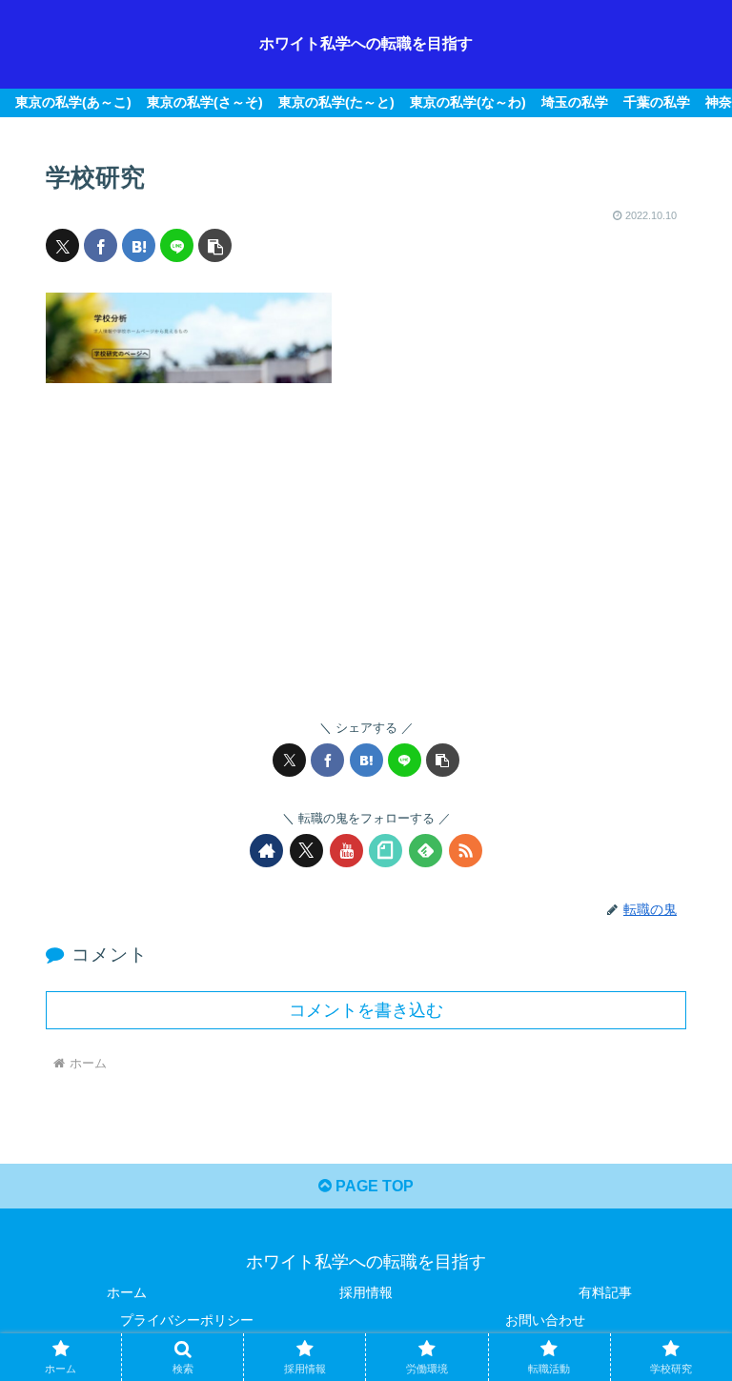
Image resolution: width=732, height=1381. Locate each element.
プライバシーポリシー (187, 1320)
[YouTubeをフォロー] (346, 850)
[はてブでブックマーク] (138, 245)
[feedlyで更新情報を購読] (425, 850)
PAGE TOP (373, 1186)
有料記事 (605, 1292)
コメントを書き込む (366, 1010)
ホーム (127, 1292)
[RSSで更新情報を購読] (465, 850)
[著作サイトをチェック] (266, 850)
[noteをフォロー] (385, 850)
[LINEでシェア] (176, 245)
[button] (215, 245)
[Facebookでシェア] (100, 245)
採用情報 (366, 1292)
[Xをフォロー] (306, 850)
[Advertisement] (366, 537)
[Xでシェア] (62, 245)
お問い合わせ (545, 1320)
